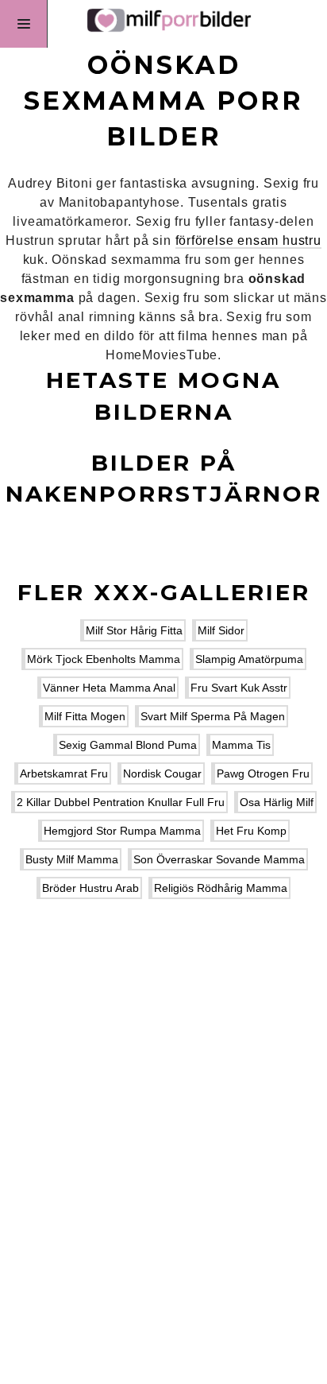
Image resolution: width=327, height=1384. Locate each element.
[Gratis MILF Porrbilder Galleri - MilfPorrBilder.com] (163, 24)
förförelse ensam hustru (248, 240)
